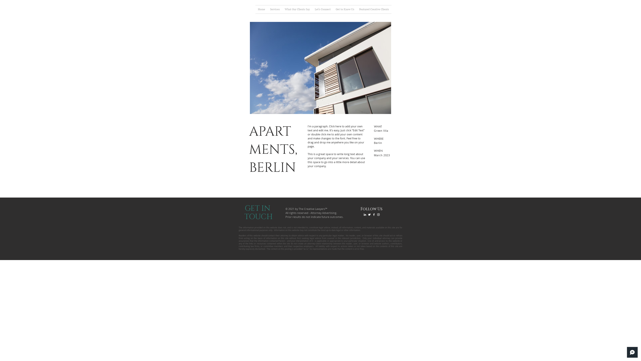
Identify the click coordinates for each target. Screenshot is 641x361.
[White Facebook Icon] (374, 214)
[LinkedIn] (365, 214)
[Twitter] (369, 214)
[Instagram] (378, 214)
